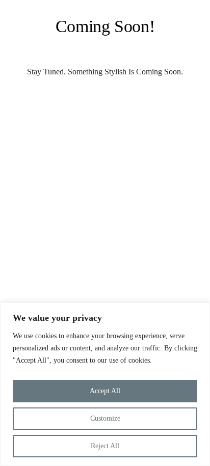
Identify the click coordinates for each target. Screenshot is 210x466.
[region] (105, 384)
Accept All (105, 391)
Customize (105, 418)
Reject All (105, 446)
